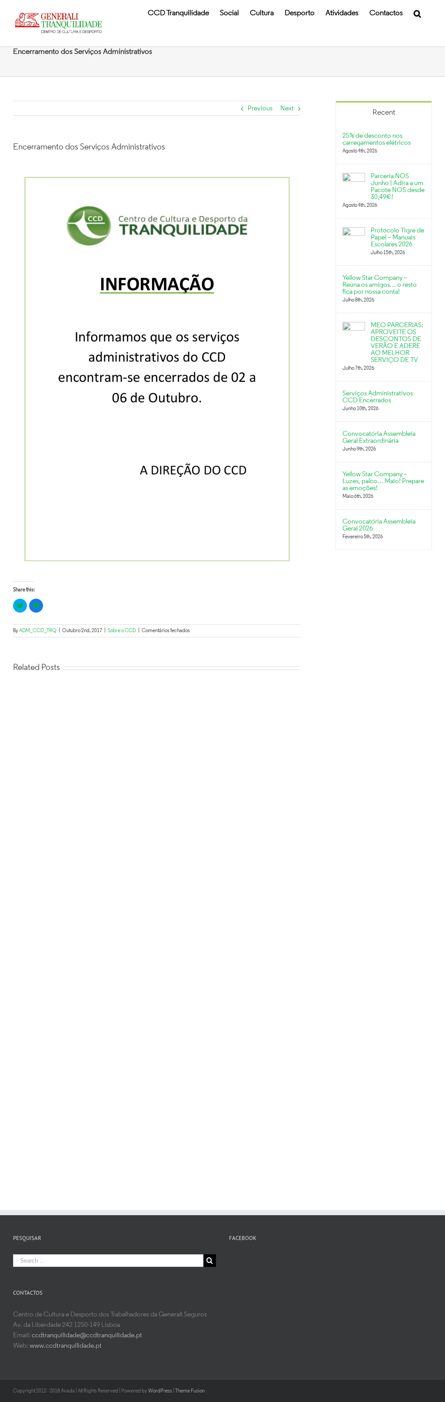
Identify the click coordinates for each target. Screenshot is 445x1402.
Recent (383, 113)
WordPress (160, 1391)
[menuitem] (178, 13)
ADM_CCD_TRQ (37, 630)
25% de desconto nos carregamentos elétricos (376, 139)
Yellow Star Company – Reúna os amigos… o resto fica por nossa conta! (379, 285)
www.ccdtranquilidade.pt (66, 1345)
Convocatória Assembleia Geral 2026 (378, 525)
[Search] (417, 13)
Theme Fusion (190, 1391)
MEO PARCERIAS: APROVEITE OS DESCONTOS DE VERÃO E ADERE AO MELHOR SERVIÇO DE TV (397, 343)
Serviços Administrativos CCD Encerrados (377, 397)
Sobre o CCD (122, 630)
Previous (260, 108)
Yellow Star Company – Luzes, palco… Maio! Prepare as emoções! (383, 481)
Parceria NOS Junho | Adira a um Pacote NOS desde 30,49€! (398, 187)
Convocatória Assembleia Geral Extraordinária (378, 437)
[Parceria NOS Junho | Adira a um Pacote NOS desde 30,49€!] (353, 178)
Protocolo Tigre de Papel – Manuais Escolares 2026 (397, 237)
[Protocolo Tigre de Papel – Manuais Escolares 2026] (353, 232)
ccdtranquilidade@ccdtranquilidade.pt (87, 1335)
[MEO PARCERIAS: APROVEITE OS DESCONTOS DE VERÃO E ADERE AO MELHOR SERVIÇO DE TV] (353, 327)
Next (287, 108)
